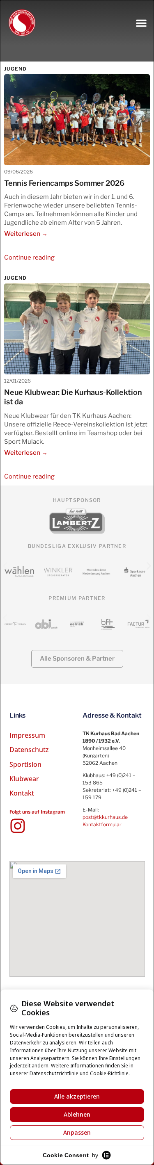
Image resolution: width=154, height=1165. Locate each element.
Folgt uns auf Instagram (37, 812)
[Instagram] (17, 826)
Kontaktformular (102, 824)
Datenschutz (29, 749)
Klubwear (24, 778)
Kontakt (21, 793)
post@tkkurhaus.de (105, 817)
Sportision (25, 764)
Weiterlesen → (26, 233)
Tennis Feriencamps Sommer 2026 (64, 183)
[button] (141, 23)
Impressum (27, 735)
